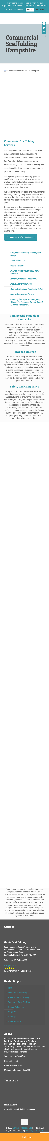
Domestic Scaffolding (18, 992)
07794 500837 (20, 960)
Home (11, 988)
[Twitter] (44, 28)
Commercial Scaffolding (18, 997)
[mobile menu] (45, 15)
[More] (44, 32)
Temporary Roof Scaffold (19, 1002)
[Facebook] (44, 24)
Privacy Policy (14, 1021)
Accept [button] (29, 9)
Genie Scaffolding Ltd (22, 1128)
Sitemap (12, 1016)
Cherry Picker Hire (16, 1007)
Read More (39, 9)
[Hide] (45, 36)
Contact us (13, 1012)
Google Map (10, 965)
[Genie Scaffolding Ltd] (24, 16)
